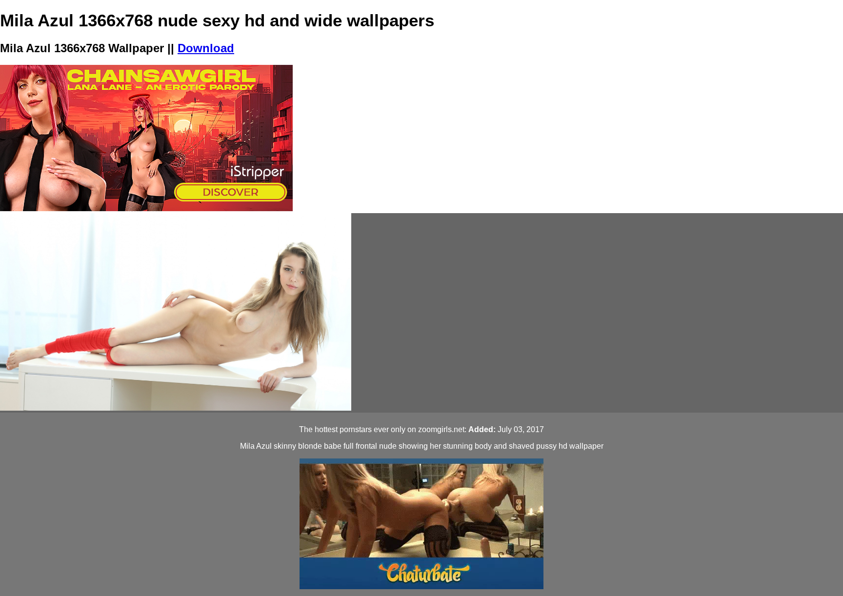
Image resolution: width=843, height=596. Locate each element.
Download (206, 48)
